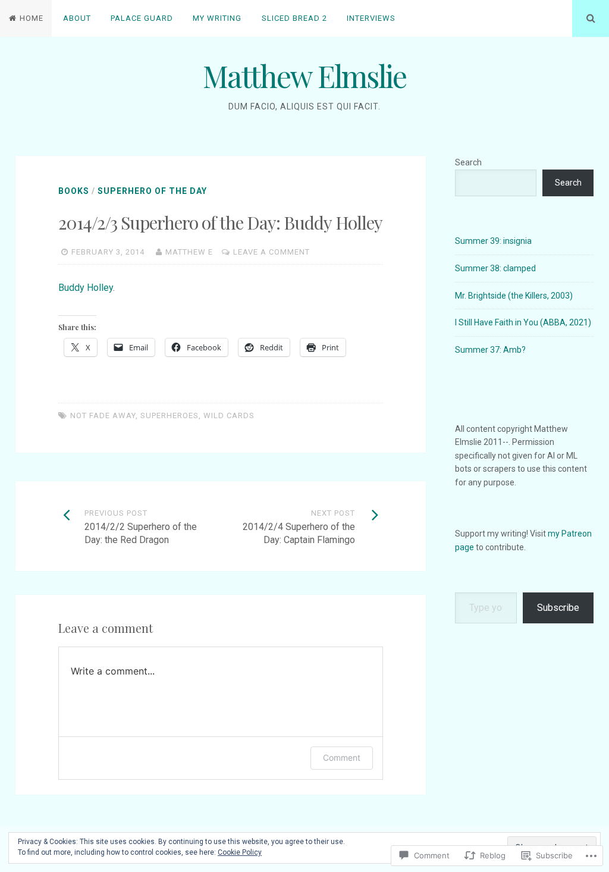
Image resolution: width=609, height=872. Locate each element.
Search (468, 162)
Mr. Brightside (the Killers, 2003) (514, 295)
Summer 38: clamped (495, 268)
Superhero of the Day (152, 191)
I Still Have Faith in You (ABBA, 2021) (523, 322)
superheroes (169, 415)
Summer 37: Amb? (490, 350)
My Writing (217, 18)
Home (31, 18)
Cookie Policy (240, 852)
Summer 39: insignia (493, 241)
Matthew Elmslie (304, 76)
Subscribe (558, 607)
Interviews (371, 18)
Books (73, 191)
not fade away (103, 415)
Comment (341, 757)
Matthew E (189, 251)
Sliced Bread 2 (294, 18)
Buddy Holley (85, 287)
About (77, 18)
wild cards (229, 415)
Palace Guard (142, 18)
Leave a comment (271, 251)
